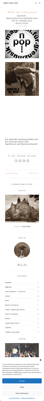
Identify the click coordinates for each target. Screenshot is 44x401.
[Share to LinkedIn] (27, 160)
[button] (40, 360)
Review (7, 319)
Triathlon (8, 328)
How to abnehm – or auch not (15, 291)
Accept (22, 381)
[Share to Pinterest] (20, 160)
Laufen (7, 296)
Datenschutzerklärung (28, 398)
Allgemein (8, 287)
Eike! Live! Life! (10, 3)
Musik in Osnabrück (12, 305)
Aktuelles (11, 12)
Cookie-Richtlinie (14, 398)
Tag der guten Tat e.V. (12, 323)
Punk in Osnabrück (11, 314)
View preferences (22, 393)
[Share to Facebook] (16, 160)
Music (7, 300)
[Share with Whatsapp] (23, 160)
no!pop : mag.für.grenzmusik (26, 12)
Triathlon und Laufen (12, 332)
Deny (22, 387)
